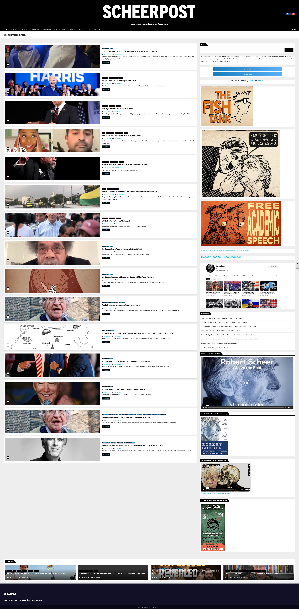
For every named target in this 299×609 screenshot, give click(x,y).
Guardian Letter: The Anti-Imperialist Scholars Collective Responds (220, 343)
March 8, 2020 (108, 448)
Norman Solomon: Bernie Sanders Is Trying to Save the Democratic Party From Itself (132, 445)
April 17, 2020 (108, 420)
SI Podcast (24, 29)
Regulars (14, 29)
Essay (104, 358)
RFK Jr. (126, 132)
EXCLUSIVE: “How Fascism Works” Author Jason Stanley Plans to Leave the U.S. (225, 250)
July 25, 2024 (107, 83)
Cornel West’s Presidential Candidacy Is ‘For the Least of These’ (125, 165)
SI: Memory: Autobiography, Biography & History (154, 414)
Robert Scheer (114, 302)
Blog (154, 568)
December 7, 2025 (109, 54)
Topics (72, 29)
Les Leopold (112, 105)
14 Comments (118, 138)
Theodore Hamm (110, 330)
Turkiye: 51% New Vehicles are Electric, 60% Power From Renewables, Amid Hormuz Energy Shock (229, 339)
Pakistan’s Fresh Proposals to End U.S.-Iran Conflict (216, 347)
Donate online (247, 69)
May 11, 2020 (107, 392)
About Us (81, 29)
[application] (247, 383)
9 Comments (120, 280)
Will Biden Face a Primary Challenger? (116, 221)
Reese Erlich (110, 358)
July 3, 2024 (107, 111)
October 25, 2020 (109, 308)
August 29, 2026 (12, 577)
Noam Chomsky (106, 302)
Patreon (260, 81)
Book (104, 330)
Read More (106, 62)
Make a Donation (94, 29)
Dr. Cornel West (119, 132)
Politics (121, 77)
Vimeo (228, 493)
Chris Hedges (35, 29)
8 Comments (119, 252)
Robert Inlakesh (173, 568)
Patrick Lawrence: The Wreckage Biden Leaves (119, 81)
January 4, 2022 (108, 223)
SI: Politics (119, 442)
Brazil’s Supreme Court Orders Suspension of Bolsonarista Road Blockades (129, 192)
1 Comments (120, 54)
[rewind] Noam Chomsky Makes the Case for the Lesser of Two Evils (126, 417)
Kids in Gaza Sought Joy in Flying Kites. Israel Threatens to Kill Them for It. (222, 318)
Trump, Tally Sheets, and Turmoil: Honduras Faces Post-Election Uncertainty (129, 51)
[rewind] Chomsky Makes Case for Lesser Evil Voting (121, 305)
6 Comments (117, 83)
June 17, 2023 (107, 167)
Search (203, 45)
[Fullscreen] (291, 407)
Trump (111, 48)
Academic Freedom (60, 29)
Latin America (106, 48)
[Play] (203, 407)
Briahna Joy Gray (110, 132)
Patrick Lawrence (113, 77)
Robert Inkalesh (164, 568)
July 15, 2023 (107, 138)
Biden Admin (105, 77)
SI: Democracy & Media (130, 414)
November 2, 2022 (109, 194)
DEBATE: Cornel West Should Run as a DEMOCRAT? (121, 136)
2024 (103, 132)
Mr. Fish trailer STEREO (208, 493)
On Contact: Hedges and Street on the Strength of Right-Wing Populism (128, 277)
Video (111, 246)
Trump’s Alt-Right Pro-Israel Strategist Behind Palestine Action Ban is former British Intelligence (228, 335)
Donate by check (247, 74)
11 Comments (117, 111)
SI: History (139, 414)
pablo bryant (221, 493)
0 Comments (117, 336)
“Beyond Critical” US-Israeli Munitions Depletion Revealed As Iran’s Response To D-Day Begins (228, 326)
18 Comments (120, 223)
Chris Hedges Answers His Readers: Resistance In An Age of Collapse (221, 330)
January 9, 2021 (108, 252)
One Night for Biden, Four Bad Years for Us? (118, 109)
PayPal (251, 81)
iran (157, 568)
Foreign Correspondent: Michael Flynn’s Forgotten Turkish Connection (127, 361)
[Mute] (289, 407)
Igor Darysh (112, 218)
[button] (247, 383)
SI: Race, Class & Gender (129, 442)
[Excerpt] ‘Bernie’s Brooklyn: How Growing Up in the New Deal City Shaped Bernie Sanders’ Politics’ (138, 333)
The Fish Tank (46, 29)
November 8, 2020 (109, 280)
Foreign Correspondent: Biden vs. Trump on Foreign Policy (123, 389)
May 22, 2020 (107, 364)
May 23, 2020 (107, 336)
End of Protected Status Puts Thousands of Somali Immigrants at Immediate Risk (224, 322)
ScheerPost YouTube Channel (221, 257)
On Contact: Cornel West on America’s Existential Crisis (122, 249)
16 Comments (118, 167)
